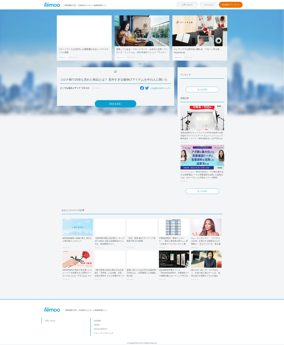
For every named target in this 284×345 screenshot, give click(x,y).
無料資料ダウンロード (231, 5)
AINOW (97, 325)
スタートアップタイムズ (103, 333)
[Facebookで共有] (142, 88)
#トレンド (62, 57)
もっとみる (202, 89)
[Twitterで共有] (147, 88)
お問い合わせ (187, 5)
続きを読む (115, 104)
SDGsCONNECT (100, 329)
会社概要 (97, 321)
